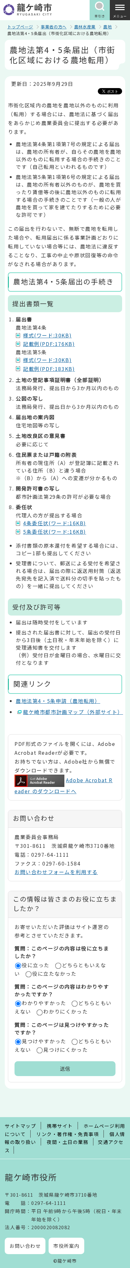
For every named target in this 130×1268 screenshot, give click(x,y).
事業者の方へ (54, 27)
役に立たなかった (54, 973)
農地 (107, 27)
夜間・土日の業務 (67, 1142)
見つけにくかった (65, 1049)
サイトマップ (20, 1125)
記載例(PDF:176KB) (49, 344)
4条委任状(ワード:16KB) (54, 523)
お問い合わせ (25, 1245)
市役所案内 (66, 1245)
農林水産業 (85, 27)
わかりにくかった (65, 1011)
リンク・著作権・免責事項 (67, 1134)
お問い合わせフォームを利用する (56, 872)
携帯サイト (60, 1125)
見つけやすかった (44, 1041)
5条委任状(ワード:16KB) (54, 531)
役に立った (36, 965)
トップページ (20, 27)
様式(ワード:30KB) (47, 335)
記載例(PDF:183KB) (49, 368)
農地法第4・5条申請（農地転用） (58, 701)
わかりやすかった (44, 1003)
